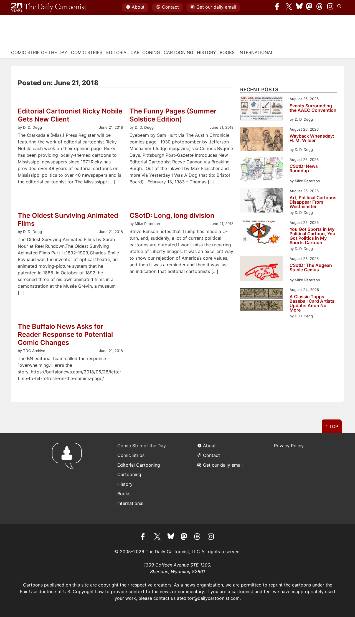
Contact (170, 7)
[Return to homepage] (68, 478)
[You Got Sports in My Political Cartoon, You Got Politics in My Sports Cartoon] (261, 233)
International (256, 52)
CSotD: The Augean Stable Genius (311, 267)
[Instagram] (330, 7)
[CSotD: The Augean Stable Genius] (261, 269)
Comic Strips (86, 52)
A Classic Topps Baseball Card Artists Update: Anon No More (312, 303)
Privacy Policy (289, 445)
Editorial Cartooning (133, 52)
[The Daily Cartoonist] (49, 7)
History (206, 52)
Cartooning (178, 52)
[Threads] (319, 7)
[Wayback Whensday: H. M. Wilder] (261, 140)
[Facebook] (278, 7)
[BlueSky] (299, 7)
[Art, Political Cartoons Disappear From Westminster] (261, 201)
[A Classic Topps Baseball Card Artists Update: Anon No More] (261, 300)
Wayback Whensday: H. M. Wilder (312, 138)
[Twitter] (289, 7)
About (138, 7)
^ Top (332, 426)
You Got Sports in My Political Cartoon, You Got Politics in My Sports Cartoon (312, 236)
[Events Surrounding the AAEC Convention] (261, 109)
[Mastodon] (309, 7)
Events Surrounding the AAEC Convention (313, 108)
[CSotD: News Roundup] (261, 170)
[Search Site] (340, 7)
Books (227, 52)
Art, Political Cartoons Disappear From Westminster (313, 202)
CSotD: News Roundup (304, 168)
